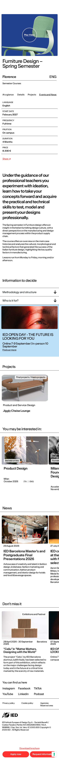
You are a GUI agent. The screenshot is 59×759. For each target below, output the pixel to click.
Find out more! (29, 393)
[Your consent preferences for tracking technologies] (54, 754)
